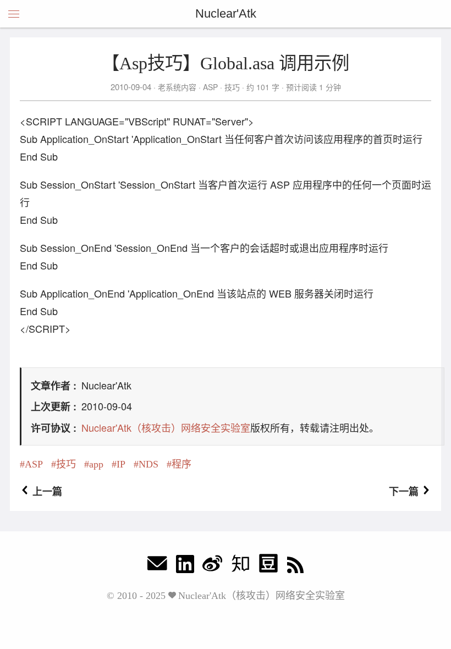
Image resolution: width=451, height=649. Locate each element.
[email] (157, 566)
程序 (181, 464)
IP (121, 464)
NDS (148, 464)
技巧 (232, 86)
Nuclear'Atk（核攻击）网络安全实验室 (165, 427)
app (96, 464)
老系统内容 (177, 86)
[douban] (268, 566)
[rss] (295, 566)
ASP (210, 86)
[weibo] (212, 566)
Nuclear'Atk (225, 13)
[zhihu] (240, 566)
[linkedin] (185, 566)
